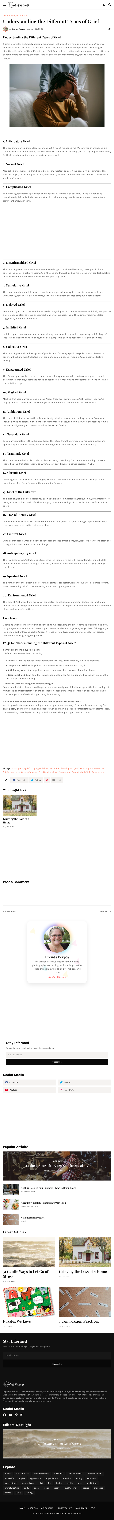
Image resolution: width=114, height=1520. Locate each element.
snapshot (98, 1488)
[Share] (109, 29)
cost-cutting (11, 1483)
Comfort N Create (57, 977)
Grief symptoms (11, 772)
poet (46, 1488)
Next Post (104, 911)
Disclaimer (81, 1508)
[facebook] (4, 1414)
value (18, 1492)
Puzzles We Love (17, 1321)
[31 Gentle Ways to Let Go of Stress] (29, 1252)
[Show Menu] (4, 4)
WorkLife (9, 1478)
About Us (33, 1508)
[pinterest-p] (16, 1414)
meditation (92, 1483)
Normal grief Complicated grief (74, 772)
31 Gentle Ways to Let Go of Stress (25, 1274)
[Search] (110, 4)
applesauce (35, 1478)
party (26, 1488)
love (79, 1483)
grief (76, 768)
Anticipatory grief (20, 16)
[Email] (54, 780)
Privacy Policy (64, 1508)
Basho (8, 1473)
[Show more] (60, 780)
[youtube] (10, 1414)
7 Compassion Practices (33, 1217)
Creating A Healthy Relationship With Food (43, 1202)
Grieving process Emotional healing (39, 772)
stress (8, 1492)
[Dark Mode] (104, 4)
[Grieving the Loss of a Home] (20, 805)
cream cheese (28, 1483)
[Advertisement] (57, 231)
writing (29, 1492)
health (70, 1483)
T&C (93, 1508)
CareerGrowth (22, 1473)
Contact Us (47, 1508)
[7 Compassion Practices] (11, 1219)
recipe (86, 1488)
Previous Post (11, 911)
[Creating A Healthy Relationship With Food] (11, 1204)
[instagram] (21, 1414)
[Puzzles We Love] (29, 1302)
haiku (59, 1483)
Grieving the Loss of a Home (16, 820)
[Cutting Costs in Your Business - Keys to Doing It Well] (11, 1189)
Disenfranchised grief (61, 768)
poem (36, 1488)
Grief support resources (92, 768)
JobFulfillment (75, 1473)
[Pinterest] (47, 780)
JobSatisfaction (94, 1473)
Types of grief (98, 772)
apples (22, 1478)
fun (49, 1483)
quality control (71, 1488)
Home (5, 16)
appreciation (52, 1478)
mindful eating (12, 1488)
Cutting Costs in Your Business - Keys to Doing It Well (48, 1187)
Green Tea (58, 1473)
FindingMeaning (41, 1473)
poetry (57, 1488)
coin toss (91, 1478)
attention (67, 1478)
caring (79, 1478)
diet (41, 1483)
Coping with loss (40, 768)
